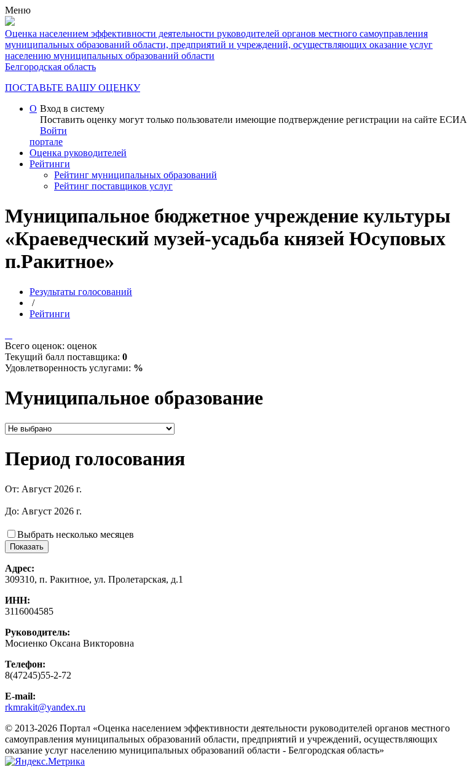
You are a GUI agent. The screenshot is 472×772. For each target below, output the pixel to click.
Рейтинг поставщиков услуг (113, 186)
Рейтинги (50, 164)
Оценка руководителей (78, 153)
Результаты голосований (81, 291)
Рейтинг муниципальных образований (135, 175)
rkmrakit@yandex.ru (45, 707)
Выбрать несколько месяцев (75, 534)
